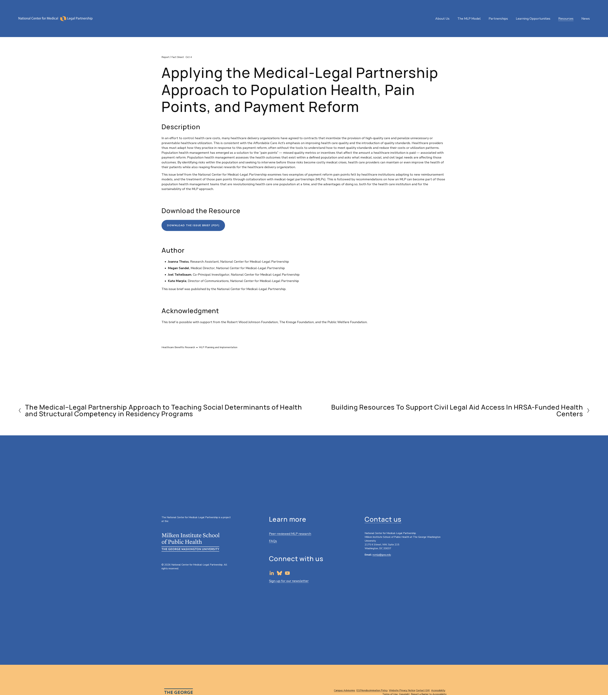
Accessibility (438, 690)
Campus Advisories (344, 690)
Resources (565, 18)
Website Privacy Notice (402, 690)
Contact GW (423, 690)
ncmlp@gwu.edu (382, 554)
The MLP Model (469, 18)
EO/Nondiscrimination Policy (372, 690)
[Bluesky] (279, 573)
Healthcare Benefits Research (178, 347)
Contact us (383, 519)
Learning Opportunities (533, 18)
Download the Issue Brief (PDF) (193, 225)
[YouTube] (287, 573)
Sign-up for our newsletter (289, 581)
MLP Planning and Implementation (218, 347)
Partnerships (498, 18)
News (585, 18)
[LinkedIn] (271, 573)
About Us (442, 18)
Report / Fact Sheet (173, 57)
